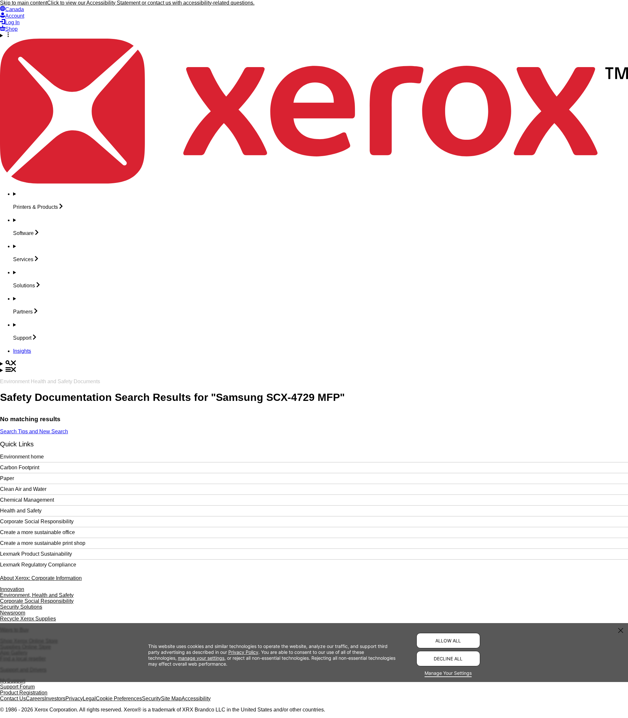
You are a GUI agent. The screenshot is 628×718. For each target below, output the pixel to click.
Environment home (22, 456)
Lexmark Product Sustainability (36, 554)
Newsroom (12, 613)
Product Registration (23, 692)
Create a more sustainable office (37, 532)
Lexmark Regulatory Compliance (38, 564)
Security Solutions (21, 607)
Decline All (448, 658)
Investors (54, 698)
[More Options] (314, 35)
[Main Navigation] (314, 370)
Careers (35, 698)
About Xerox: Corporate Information (41, 578)
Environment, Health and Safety (37, 595)
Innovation (12, 589)
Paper (7, 478)
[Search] (314, 363)
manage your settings (201, 658)
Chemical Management (27, 500)
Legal (89, 698)
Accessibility (196, 698)
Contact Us (13, 698)
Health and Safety (21, 510)
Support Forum (17, 687)
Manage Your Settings (448, 673)
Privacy (74, 698)
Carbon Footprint (19, 467)
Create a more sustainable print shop (42, 543)
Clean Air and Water (23, 489)
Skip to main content (23, 3)
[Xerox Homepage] (314, 182)
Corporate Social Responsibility (37, 521)
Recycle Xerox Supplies (28, 618)
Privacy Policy (243, 652)
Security (151, 698)
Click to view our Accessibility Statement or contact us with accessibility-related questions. (150, 3)
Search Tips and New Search (34, 431)
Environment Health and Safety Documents (50, 381)
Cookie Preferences (119, 698)
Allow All (448, 640)
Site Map (171, 698)
